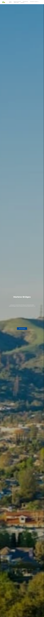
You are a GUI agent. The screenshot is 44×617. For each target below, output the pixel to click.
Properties (25, 1)
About (10, 2)
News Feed (16, 2)
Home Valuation (17, 1)
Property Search (34, 1)
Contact (22, 2)
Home (10, 1)
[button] (22, 328)
